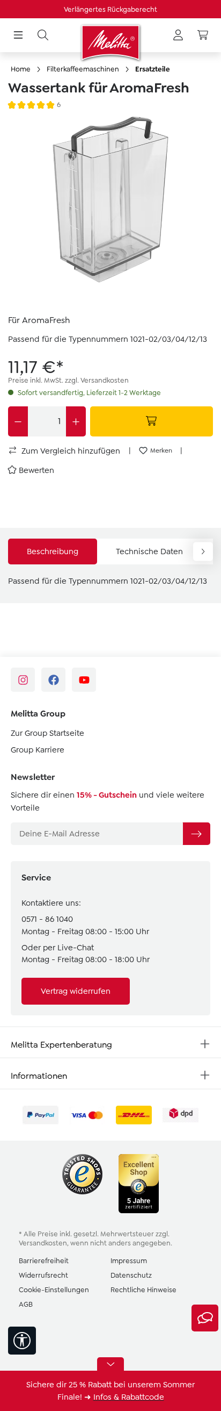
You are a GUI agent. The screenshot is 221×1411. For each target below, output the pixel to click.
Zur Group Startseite (47, 733)
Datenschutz (131, 1275)
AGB (26, 1304)
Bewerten (36, 470)
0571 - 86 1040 (47, 919)
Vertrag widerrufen (75, 991)
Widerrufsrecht (43, 1275)
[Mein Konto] (178, 35)
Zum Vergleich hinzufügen (69, 451)
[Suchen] (43, 35)
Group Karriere (37, 749)
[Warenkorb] (203, 35)
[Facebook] (53, 679)
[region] (110, 210)
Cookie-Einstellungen (54, 1289)
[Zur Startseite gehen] (110, 42)
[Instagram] (23, 679)
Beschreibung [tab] (52, 551)
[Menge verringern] (18, 421)
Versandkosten (43, 1243)
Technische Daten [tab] (149, 551)
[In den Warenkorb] (151, 421)
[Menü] (18, 35)
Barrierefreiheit (44, 1260)
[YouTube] (84, 679)
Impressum (128, 1260)
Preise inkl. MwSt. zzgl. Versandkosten (68, 380)
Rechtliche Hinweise (143, 1289)
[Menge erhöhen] (76, 421)
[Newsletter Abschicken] (196, 833)
